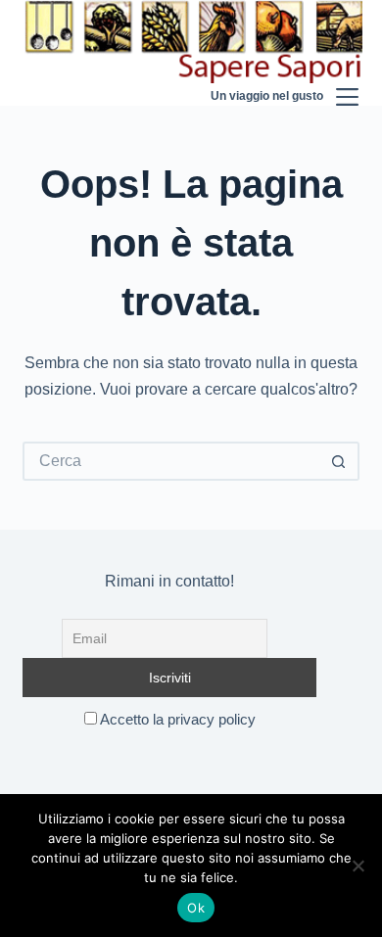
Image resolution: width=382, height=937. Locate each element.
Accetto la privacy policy (176, 719)
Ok (196, 907)
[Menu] (347, 53)
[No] (357, 865)
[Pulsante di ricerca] (339, 461)
